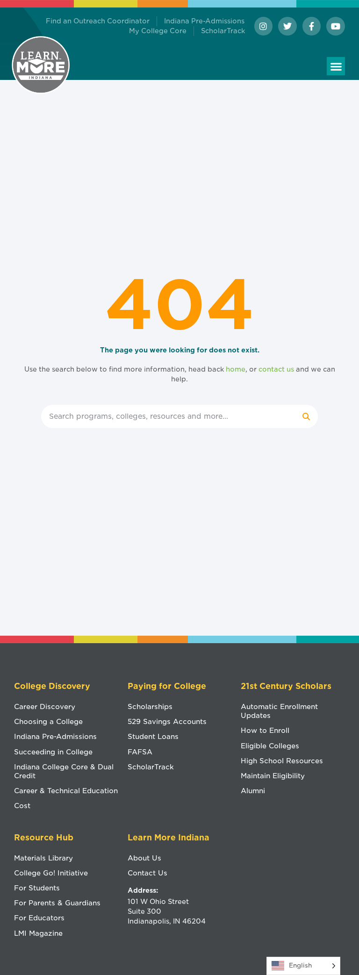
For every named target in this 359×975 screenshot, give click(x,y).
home (235, 369)
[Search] (306, 416)
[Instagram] (263, 26)
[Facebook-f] (311, 26)
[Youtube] (335, 26)
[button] (336, 66)
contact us (276, 369)
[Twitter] (287, 26)
